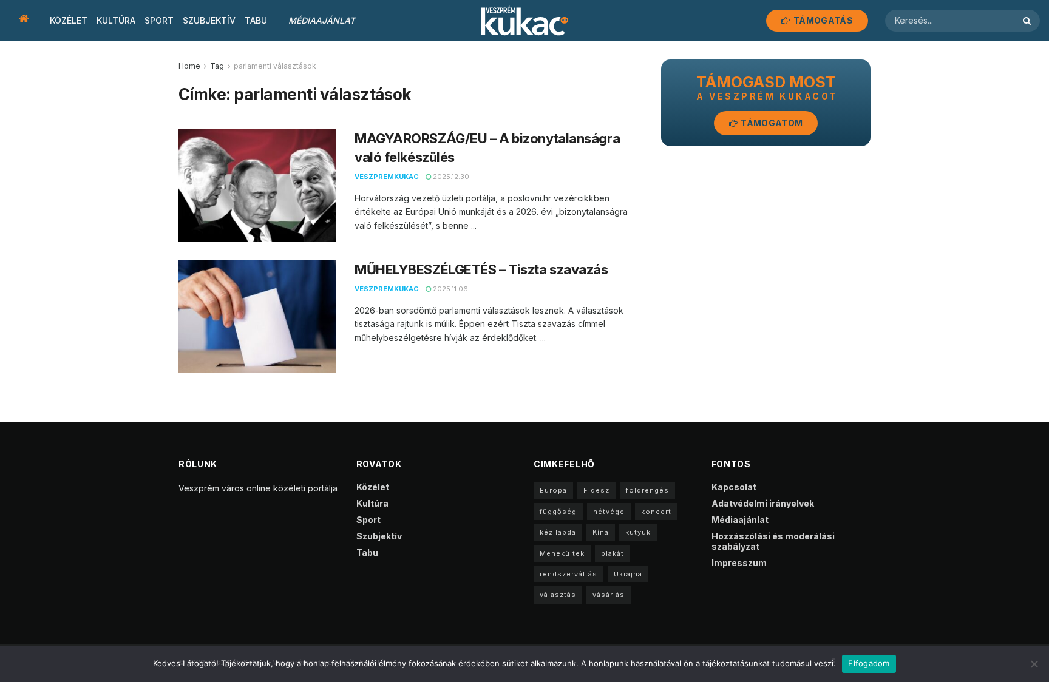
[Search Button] (1028, 21)
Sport (159, 20)
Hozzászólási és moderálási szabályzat (773, 541)
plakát (612, 553)
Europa (553, 490)
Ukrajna (628, 574)
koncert (656, 511)
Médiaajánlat (321, 20)
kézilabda (558, 532)
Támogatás (822, 20)
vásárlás (608, 594)
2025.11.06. (450, 289)
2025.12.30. (451, 176)
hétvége (609, 511)
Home (189, 65)
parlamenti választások (275, 65)
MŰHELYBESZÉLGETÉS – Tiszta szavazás (481, 269)
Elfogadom (868, 663)
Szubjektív (209, 20)
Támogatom (771, 123)
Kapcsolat (733, 487)
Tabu (256, 20)
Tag (217, 65)
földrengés (647, 490)
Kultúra (116, 20)
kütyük (638, 532)
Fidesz (596, 490)
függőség (558, 511)
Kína (600, 532)
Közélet (68, 20)
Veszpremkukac (387, 176)
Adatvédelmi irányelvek (762, 503)
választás (558, 594)
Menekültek (562, 553)
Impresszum (739, 563)
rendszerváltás (568, 574)
